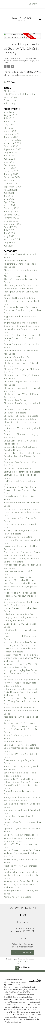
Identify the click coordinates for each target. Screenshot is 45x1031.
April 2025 (9, 165)
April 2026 (9, 128)
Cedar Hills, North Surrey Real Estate (22, 335)
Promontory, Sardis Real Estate (19, 708)
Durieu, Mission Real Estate (17, 469)
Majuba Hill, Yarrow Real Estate (20, 642)
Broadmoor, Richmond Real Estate (21, 326)
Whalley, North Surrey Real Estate (21, 881)
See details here (29, 75)
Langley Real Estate (14, 621)
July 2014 (8, 246)
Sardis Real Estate (13, 742)
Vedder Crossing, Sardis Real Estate (22, 835)
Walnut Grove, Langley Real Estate (22, 850)
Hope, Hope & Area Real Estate (20, 593)
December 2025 (12, 140)
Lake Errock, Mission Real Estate (20, 615)
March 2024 (10, 205)
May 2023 (9, 236)
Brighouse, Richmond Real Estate (20, 323)
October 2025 (11, 147)
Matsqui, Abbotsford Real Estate (20, 646)
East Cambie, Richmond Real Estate (22, 472)
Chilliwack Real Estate (15, 400)
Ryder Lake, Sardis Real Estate (19, 723)
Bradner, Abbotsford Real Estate (20, 307)
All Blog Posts (10, 91)
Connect (33, 4)
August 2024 (10, 190)
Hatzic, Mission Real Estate (17, 577)
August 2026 (10, 115)
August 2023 (10, 227)
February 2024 (11, 208)
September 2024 (12, 187)
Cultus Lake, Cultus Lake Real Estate (22, 453)
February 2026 (11, 134)
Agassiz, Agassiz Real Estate (18, 289)
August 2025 (10, 153)
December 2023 (12, 215)
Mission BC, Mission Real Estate (20, 649)
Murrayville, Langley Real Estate (20, 670)
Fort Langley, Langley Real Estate (21, 509)
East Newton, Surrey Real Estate (20, 487)
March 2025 (10, 168)
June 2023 (9, 233)
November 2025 (12, 143)
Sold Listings (10, 104)
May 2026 (9, 125)
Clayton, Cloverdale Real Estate (20, 419)
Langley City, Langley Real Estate (21, 618)
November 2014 (12, 240)
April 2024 (9, 202)
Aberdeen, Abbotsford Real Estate (21, 286)
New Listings (10, 97)
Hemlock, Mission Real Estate (19, 580)
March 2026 (10, 131)
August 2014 (10, 243)
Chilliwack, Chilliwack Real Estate (21, 416)
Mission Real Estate (13, 652)
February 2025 (11, 171)
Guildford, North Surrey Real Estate (22, 552)
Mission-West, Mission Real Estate (21, 655)
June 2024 (9, 196)
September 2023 (12, 224)
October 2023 (11, 221)
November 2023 (12, 218)
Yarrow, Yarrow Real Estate (17, 897)
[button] (20, 915)
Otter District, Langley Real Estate (21, 689)
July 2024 (9, 193)
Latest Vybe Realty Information (20, 94)
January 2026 (11, 137)
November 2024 (12, 181)
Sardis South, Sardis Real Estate (20, 745)
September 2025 (12, 150)
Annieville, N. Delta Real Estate (20, 298)
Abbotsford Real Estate (15, 261)
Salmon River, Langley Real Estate (21, 726)
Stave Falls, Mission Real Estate (20, 779)
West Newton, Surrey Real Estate (20, 872)
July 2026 (9, 118)
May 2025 (9, 162)
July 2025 (9, 156)
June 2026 (9, 122)
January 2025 (11, 174)
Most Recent (10, 112)
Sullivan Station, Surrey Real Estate (22, 782)
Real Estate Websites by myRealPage (22, 964)
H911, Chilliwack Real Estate (18, 556)
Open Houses (11, 100)
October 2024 (11, 184)
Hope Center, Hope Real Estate (20, 583)
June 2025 (9, 159)
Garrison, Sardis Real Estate (18, 537)
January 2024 (11, 212)
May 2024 (9, 199)
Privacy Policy (22, 961)
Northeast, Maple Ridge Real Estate (22, 680)
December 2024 (12, 177)
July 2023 (9, 230)
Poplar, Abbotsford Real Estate (19, 698)
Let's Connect (22, 953)
